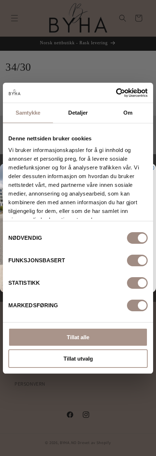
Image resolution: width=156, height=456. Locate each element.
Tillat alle (78, 337)
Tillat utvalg (78, 359)
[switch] (137, 260)
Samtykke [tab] (28, 113)
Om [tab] (127, 113)
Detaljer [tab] (78, 113)
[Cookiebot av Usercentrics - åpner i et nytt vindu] (116, 93)
